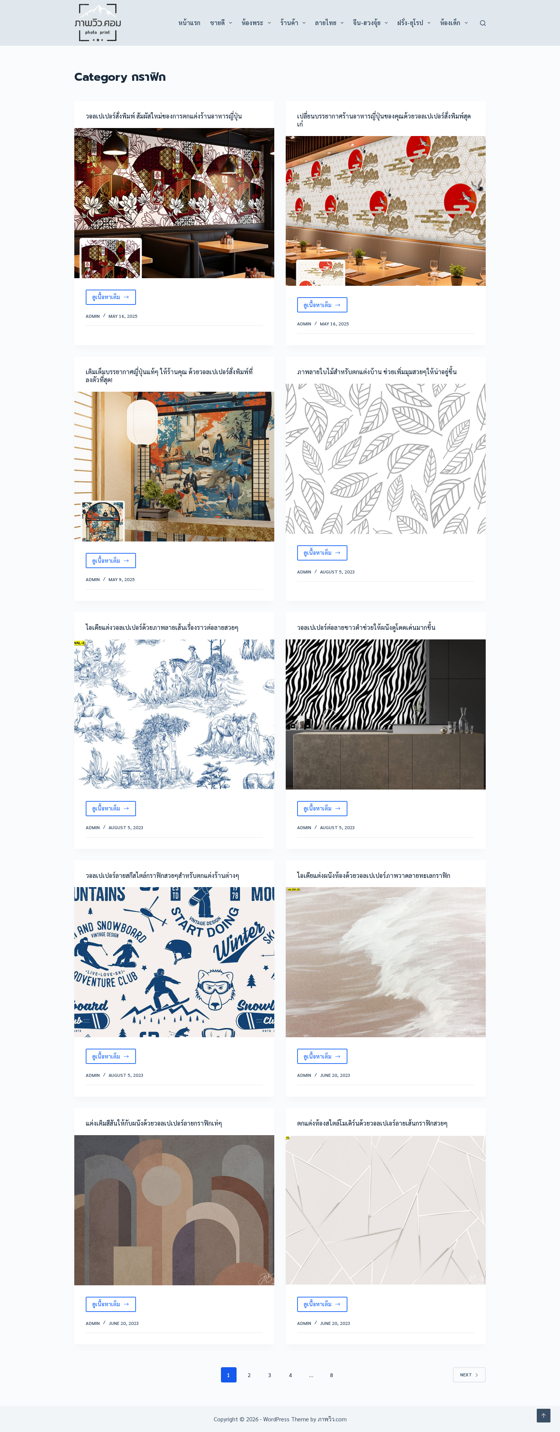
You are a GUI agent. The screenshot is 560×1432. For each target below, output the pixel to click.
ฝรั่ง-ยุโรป (410, 23)
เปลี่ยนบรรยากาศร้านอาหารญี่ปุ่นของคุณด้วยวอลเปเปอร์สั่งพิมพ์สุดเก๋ (384, 120)
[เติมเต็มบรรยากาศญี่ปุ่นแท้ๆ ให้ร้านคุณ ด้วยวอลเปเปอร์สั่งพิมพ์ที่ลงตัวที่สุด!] (174, 467)
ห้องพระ (252, 23)
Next (466, 1374)
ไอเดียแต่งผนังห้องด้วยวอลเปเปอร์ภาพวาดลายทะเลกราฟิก (373, 875)
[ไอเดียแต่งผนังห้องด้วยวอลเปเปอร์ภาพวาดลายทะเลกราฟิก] (386, 962)
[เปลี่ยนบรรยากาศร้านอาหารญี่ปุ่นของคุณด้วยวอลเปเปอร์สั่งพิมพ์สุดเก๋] (386, 211)
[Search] (483, 23)
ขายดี (217, 23)
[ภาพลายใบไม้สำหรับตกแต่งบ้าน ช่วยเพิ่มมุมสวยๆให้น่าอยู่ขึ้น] (386, 459)
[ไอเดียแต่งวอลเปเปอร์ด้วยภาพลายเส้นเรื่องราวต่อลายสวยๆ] (174, 714)
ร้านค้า (289, 23)
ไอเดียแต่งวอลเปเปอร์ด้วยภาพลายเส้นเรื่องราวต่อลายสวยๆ (162, 627)
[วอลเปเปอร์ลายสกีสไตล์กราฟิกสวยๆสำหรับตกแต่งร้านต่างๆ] (174, 962)
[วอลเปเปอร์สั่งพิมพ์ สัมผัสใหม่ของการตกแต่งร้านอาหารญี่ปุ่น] (174, 203)
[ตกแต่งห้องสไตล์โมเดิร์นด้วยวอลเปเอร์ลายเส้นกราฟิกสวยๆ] (386, 1210)
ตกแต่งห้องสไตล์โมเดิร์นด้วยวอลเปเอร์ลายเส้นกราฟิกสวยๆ (372, 1123)
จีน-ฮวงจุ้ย (367, 23)
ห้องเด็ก (450, 23)
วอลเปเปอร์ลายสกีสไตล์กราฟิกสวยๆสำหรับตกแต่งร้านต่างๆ (162, 875)
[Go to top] (543, 1415)
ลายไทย (325, 23)
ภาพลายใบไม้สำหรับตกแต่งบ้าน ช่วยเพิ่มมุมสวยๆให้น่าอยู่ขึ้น (377, 372)
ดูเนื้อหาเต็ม (114, 298)
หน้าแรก (189, 23)
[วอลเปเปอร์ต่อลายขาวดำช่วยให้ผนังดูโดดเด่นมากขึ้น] (386, 714)
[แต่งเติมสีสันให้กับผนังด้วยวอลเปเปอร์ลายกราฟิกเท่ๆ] (174, 1210)
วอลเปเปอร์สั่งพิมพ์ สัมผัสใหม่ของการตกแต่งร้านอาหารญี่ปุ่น (164, 116)
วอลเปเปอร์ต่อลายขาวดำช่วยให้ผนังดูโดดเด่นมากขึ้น (366, 627)
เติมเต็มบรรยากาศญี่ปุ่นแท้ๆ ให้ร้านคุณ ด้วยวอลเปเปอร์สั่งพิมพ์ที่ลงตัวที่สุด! (169, 376)
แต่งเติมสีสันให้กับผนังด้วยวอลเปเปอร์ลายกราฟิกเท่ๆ (154, 1123)
